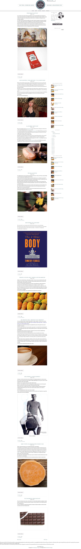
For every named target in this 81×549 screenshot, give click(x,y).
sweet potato (29, 129)
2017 (52, 146)
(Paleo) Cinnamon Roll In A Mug (59, 107)
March (54, 135)
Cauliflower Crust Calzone (58, 120)
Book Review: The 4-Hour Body (32, 222)
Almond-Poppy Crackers (58, 193)
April (53, 132)
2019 (52, 143)
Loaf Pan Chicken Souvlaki (56, 133)
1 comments (19, 316)
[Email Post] (21, 76)
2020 (52, 142)
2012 (52, 152)
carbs (39, 137)
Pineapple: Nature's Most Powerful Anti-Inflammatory (32, 277)
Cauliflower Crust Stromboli (58, 116)
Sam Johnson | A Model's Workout (32, 376)
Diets (20, 170)
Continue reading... (20, 216)
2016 (52, 147)
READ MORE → (53, 20)
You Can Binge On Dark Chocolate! (32, 498)
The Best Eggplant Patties (58, 175)
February (54, 136)
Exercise (20, 220)
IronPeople (20, 123)
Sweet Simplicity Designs (36, 547)
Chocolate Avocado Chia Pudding (59, 125)
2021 (52, 140)
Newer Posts (19, 539)
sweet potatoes (29, 128)
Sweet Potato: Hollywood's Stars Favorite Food (32, 444)
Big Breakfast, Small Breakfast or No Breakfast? (32, 320)
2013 (52, 151)
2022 (52, 139)
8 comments (19, 169)
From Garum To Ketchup (32, 13)
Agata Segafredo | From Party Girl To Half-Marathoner (32, 80)
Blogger (42, 546)
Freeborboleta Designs (48, 547)
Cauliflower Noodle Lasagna (58, 98)
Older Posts (45, 539)
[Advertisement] (57, 43)
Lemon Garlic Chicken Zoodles (59, 184)
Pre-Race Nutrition (32, 173)
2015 (52, 148)
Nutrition (20, 77)
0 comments (19, 76)
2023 (52, 138)
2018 (52, 144)
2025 (52, 131)
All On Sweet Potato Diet (32, 126)
